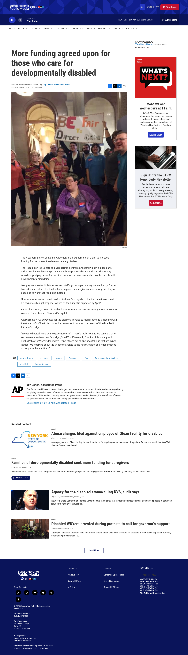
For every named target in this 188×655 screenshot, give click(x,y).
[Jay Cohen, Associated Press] (17, 390)
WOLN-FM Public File (149, 588)
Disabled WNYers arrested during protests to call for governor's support (110, 523)
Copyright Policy (74, 581)
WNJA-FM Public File (149, 584)
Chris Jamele (56, 438)
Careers (107, 569)
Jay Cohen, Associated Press (56, 84)
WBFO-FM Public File (149, 586)
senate (59, 358)
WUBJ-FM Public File (149, 590)
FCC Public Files (146, 568)
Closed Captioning (111, 581)
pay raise (44, 358)
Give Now (171, 7)
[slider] (24, 19)
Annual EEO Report (112, 587)
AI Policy (71, 587)
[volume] (20, 20)
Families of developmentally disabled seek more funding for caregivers (70, 462)
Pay (86, 358)
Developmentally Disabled (106, 358)
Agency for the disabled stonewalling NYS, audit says (95, 492)
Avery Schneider (57, 529)
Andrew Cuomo (41, 364)
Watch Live (153, 7)
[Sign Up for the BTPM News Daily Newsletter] (155, 157)
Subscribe (156, 202)
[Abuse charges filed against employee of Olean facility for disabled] (30, 438)
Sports (91, 29)
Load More (94, 550)
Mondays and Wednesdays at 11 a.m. (156, 106)
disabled (24, 364)
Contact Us (72, 569)
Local (53, 429)
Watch (21, 29)
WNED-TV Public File (148, 579)
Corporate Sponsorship (114, 575)
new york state (26, 358)
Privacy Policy (73, 575)
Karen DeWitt (16, 467)
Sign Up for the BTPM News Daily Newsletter (156, 177)
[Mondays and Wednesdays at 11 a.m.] (155, 77)
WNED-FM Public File (149, 582)
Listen (34, 29)
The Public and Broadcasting (152, 593)
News (47, 29)
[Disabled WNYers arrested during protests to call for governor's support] (30, 529)
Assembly (73, 358)
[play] (12, 20)
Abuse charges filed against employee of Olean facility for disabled (107, 433)
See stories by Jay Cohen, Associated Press (51, 402)
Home (12, 29)
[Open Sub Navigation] (27, 29)
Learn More (156, 134)
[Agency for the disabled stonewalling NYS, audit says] (30, 500)
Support (102, 29)
